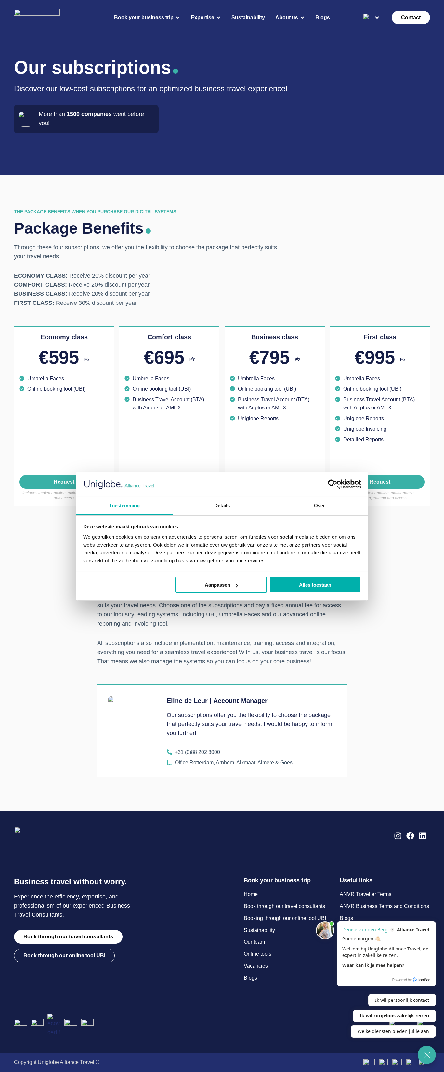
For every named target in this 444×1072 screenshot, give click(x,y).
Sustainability (259, 930)
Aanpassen (217, 585)
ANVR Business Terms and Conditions (384, 906)
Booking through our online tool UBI (285, 918)
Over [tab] (319, 505)
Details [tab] (222, 505)
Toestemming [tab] (124, 505)
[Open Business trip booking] (177, 17)
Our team (254, 942)
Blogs (250, 978)
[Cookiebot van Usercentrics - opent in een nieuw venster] (332, 484)
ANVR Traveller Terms (365, 894)
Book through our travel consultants (284, 906)
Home (251, 894)
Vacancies (256, 966)
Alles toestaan (315, 585)
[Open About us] (302, 17)
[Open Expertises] (218, 17)
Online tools (257, 954)
